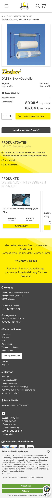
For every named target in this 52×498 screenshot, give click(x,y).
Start (4, 16)
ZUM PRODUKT (21, 226)
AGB (3, 340)
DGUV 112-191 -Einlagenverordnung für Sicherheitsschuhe (18, 391)
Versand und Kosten (10, 347)
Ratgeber (5, 365)
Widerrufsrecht (8, 350)
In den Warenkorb (34, 116)
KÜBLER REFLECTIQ (10, 428)
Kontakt (5, 361)
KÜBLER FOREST (9, 424)
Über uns (5, 337)
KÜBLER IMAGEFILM (10, 418)
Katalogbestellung (9, 383)
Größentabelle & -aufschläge (14, 386)
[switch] (46, 494)
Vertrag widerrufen (12, 356)
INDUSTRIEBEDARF (18, 16)
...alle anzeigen (8, 434)
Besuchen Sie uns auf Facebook (15, 405)
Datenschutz (7, 344)
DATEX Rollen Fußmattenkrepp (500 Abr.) (20, 210)
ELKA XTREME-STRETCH (12, 431)
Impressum (6, 334)
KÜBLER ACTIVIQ (9, 421)
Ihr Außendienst (8, 380)
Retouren (5, 377)
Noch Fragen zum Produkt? (26, 130)
